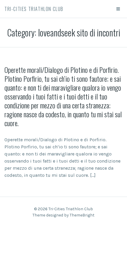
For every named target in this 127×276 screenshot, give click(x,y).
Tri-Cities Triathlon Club (34, 8)
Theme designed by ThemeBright (63, 215)
